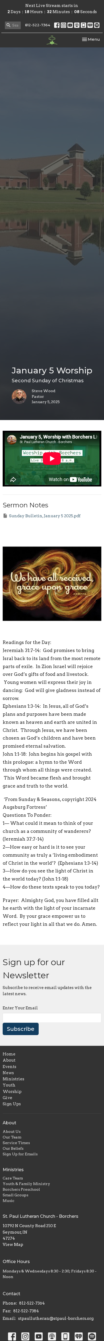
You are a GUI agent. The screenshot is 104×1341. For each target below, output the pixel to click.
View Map (13, 1244)
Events (9, 1066)
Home (9, 1054)
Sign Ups (12, 1104)
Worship (12, 1091)
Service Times (16, 1143)
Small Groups (15, 1195)
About (9, 1060)
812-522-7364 (37, 25)
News (8, 1072)
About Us (12, 1131)
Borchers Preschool (21, 1189)
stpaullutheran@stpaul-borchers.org (56, 1318)
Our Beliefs (13, 1148)
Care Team (13, 1178)
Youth (9, 1085)
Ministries (13, 1079)
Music (8, 1200)
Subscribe (20, 1029)
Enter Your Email (20, 1008)
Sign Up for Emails (20, 1154)
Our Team (12, 1137)
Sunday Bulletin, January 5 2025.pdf (45, 516)
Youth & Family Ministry (26, 1184)
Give (7, 1097)
